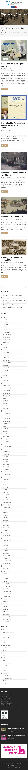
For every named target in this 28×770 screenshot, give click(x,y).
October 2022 (6, 421)
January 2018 (6, 558)
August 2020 (6, 482)
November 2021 (7, 446)
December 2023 (7, 388)
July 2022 (5, 428)
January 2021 (6, 469)
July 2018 (5, 545)
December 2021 (7, 444)
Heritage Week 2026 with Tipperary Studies (13, 298)
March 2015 (6, 621)
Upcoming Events (7, 678)
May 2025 (5, 347)
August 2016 (6, 601)
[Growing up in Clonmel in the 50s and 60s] (14, 247)
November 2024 (7, 362)
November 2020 (7, 474)
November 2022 (7, 418)
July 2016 (5, 604)
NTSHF (5, 657)
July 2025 (5, 345)
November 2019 (7, 505)
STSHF (4, 670)
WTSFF (5, 680)
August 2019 (6, 512)
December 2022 (7, 416)
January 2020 (6, 499)
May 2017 (5, 578)
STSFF (4, 668)
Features (17, 177)
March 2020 (6, 494)
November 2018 (7, 535)
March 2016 (6, 614)
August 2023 (6, 398)
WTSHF (5, 683)
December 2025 (7, 334)
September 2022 (7, 423)
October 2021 (6, 449)
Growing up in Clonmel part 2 (12, 217)
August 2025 (6, 342)
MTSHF (5, 650)
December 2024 (7, 360)
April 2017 (5, 581)
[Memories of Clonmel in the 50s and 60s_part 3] (14, 160)
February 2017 (6, 586)
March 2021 (6, 464)
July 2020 (5, 484)
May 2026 (5, 324)
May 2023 (5, 403)
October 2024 (6, 365)
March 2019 (6, 525)
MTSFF (5, 647)
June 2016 (5, 606)
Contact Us (10, 767)
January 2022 (6, 441)
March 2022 (6, 436)
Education (5, 630)
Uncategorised (6, 675)
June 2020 (5, 487)
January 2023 (6, 413)
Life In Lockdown (7, 645)
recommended (6, 663)
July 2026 (5, 319)
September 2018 (7, 540)
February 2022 (6, 439)
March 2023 (6, 408)
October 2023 (6, 393)
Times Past (11, 70)
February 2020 (6, 497)
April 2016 (5, 611)
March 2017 (6, 583)
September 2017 (7, 568)
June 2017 (5, 576)
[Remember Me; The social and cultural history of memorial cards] (14, 107)
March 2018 (6, 553)
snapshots (5, 665)
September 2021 (7, 451)
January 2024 (6, 385)
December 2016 (7, 591)
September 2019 (7, 510)
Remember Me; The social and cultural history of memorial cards (13, 125)
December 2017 (7, 561)
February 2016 (6, 616)
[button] (26, 17)
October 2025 (6, 339)
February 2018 (6, 555)
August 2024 (6, 367)
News (7, 70)
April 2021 (5, 461)
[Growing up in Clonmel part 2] (14, 205)
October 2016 (6, 596)
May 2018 (5, 550)
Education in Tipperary (8, 632)
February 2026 (6, 329)
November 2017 (7, 563)
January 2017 (6, 588)
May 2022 (5, 431)
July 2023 (5, 400)
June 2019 (5, 517)
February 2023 (6, 411)
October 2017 (6, 566)
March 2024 (6, 380)
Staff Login (17, 767)
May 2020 (5, 489)
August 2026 (6, 317)
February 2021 (6, 467)
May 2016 (5, 609)
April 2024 (5, 378)
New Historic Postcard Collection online (12, 295)
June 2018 (5, 548)
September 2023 (7, 395)
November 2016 (7, 593)
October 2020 (6, 477)
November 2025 (7, 337)
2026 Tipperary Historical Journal (11, 304)
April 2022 (5, 433)
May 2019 (5, 520)
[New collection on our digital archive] (14, 50)
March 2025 (6, 352)
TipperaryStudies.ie (10, 763)
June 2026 (5, 322)
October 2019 (6, 507)
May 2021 (5, 459)
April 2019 (5, 522)
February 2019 (6, 527)
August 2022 (6, 426)
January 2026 (6, 332)
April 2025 (5, 350)
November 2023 (7, 390)
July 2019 (5, 515)
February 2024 (6, 383)
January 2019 (6, 530)
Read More (4, 89)
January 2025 (6, 357)
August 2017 (6, 571)
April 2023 (5, 405)
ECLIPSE (18, 765)
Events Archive (6, 637)
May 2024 (5, 375)
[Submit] (25, 287)
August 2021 (6, 454)
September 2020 (7, 479)
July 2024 (5, 370)
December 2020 (7, 472)
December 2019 (7, 502)
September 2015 (7, 619)
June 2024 (5, 372)
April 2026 (5, 327)
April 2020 (5, 492)
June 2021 (5, 456)
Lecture (4, 132)
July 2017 (5, 573)
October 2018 (6, 538)
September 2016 (7, 599)
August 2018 (6, 543)
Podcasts (12, 132)
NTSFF (4, 655)
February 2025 (6, 355)
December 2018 (7, 533)
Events (4, 70)
